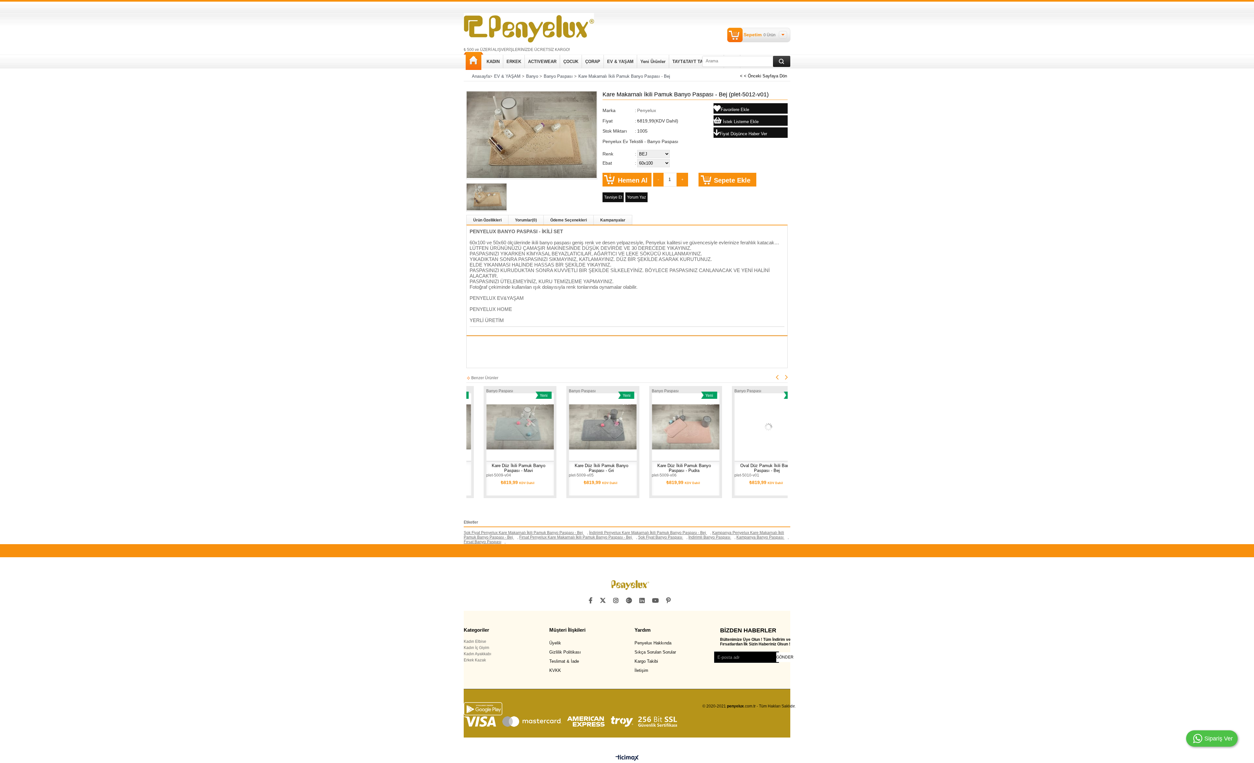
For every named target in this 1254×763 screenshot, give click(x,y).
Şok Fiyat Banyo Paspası (660, 537)
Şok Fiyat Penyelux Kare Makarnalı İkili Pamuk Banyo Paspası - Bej (524, 532)
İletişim (641, 670)
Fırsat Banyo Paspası (482, 542)
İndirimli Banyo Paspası (709, 537)
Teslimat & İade (564, 661)
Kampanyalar (612, 220)
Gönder (785, 657)
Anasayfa (473, 61)
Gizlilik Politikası (565, 652)
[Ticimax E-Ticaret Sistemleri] (627, 758)
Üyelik (555, 643)
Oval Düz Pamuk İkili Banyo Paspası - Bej (725, 468)
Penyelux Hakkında (653, 643)
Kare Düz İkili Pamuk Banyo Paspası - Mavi (477, 468)
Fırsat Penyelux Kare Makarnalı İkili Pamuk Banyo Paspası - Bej (576, 537)
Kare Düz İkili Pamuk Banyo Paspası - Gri (560, 468)
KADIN (493, 61)
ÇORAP (592, 61)
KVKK (555, 670)
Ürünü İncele (476, 425)
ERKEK (513, 61)
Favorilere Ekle (496, 425)
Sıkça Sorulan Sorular (655, 652)
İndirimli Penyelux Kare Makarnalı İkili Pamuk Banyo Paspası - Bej (648, 532)
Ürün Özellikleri (487, 220)
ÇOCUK (570, 61)
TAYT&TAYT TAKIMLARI (696, 61)
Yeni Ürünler (653, 61)
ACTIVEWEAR (542, 61)
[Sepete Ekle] (540, 425)
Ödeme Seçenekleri (568, 220)
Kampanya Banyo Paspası (760, 537)
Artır (682, 180)
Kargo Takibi (646, 661)
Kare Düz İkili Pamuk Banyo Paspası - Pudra (642, 468)
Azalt (658, 180)
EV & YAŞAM (620, 61)
